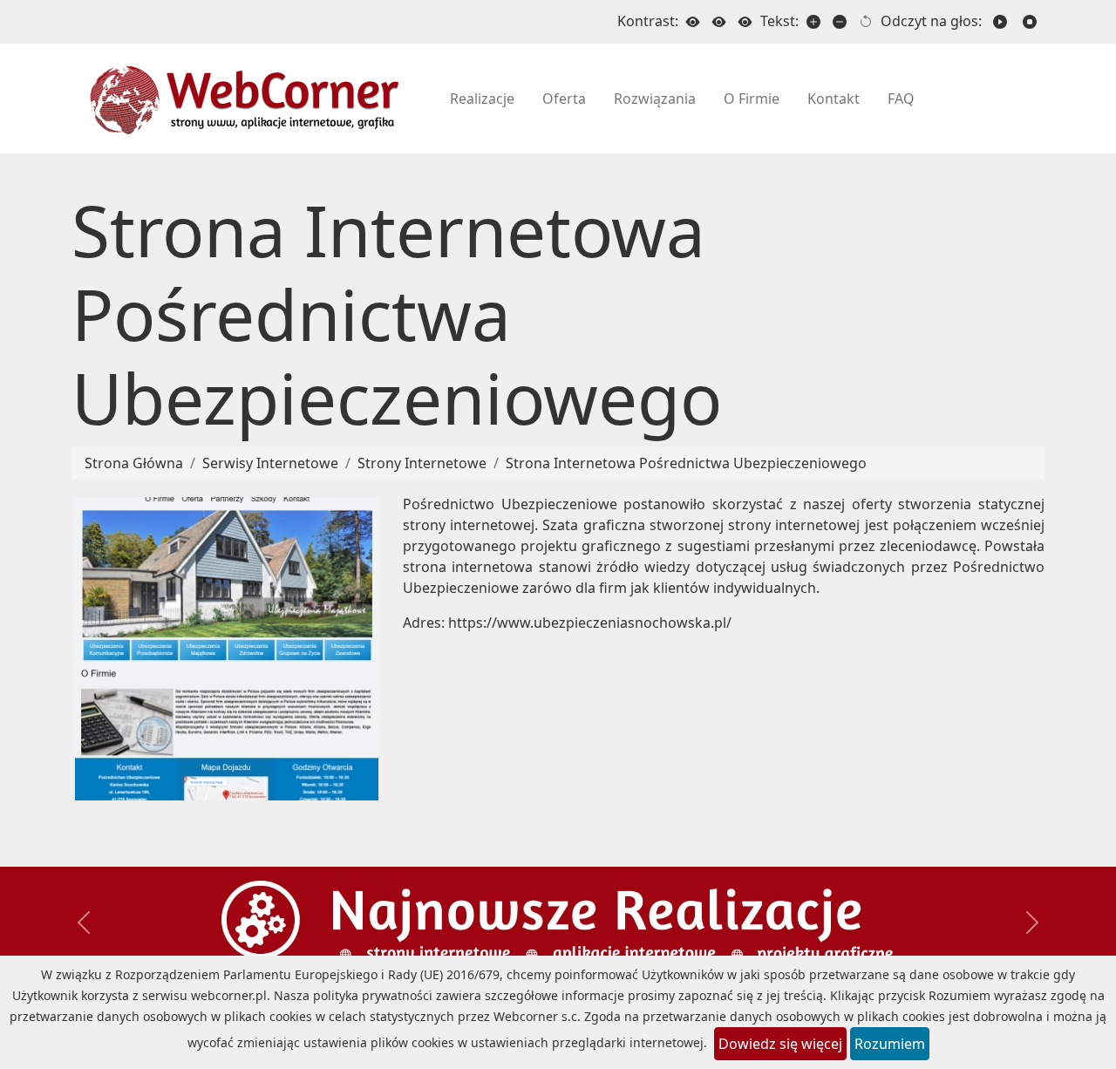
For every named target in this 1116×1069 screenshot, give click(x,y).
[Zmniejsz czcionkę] (839, 22)
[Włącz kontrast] (719, 22)
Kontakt (833, 98)
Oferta (564, 98)
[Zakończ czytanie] (1029, 22)
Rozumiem (889, 1043)
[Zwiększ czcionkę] (813, 22)
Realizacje (482, 98)
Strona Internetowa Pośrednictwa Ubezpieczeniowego (686, 463)
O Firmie (751, 98)
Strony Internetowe (422, 463)
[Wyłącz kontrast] (693, 22)
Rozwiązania (655, 98)
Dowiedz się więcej (780, 1043)
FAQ (901, 98)
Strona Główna (134, 463)
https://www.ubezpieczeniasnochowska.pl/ (590, 622)
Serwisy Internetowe (270, 463)
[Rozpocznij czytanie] (1000, 22)
